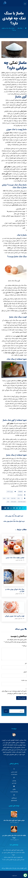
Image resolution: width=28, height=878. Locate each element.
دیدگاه (24, 646)
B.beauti (20, 491)
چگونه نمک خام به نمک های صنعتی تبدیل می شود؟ (13, 854)
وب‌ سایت (24, 680)
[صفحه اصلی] (25, 28)
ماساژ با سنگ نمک (21, 501)
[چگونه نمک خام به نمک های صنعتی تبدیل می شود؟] (14, 829)
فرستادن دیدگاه (21, 698)
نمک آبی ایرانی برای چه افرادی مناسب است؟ (13, 860)
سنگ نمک (20, 495)
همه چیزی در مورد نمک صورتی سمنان (13, 857)
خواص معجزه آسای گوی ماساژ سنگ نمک (14, 820)
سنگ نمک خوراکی (18, 593)
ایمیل (25, 672)
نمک (8, 501)
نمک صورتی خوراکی (18, 618)
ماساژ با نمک (13, 501)
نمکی (13, 63)
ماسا (8, 498)
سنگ (19, 498)
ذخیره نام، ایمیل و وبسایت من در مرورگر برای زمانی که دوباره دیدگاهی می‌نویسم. (14, 692)
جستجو (6, 711)
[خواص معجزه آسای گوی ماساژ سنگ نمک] (14, 814)
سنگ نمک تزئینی (19, 560)
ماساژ (4, 498)
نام (26, 663)
